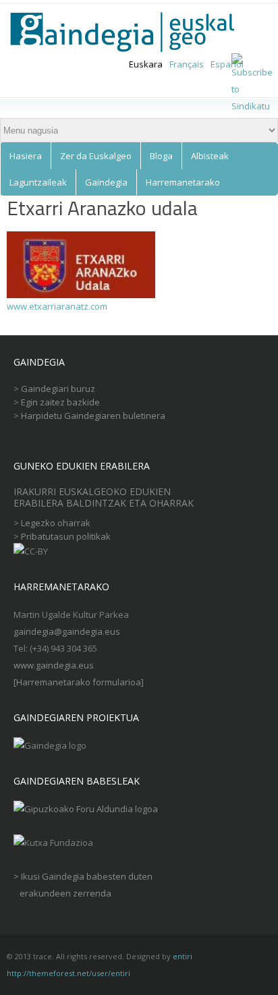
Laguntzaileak (38, 182)
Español (227, 64)
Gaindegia (106, 182)
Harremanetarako (183, 182)
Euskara (146, 64)
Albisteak (210, 156)
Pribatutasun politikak (66, 536)
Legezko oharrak (55, 523)
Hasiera (25, 156)
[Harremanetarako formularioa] (78, 682)
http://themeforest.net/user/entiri (68, 973)
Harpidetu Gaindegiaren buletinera (93, 415)
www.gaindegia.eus (53, 665)
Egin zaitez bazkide (60, 402)
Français (186, 64)
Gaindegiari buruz (58, 388)
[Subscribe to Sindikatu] (252, 106)
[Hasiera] (130, 32)
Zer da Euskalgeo (96, 156)
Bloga (161, 156)
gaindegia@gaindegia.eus (66, 631)
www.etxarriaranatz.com (57, 306)
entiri (182, 956)
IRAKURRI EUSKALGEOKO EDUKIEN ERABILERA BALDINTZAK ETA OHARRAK (104, 497)
